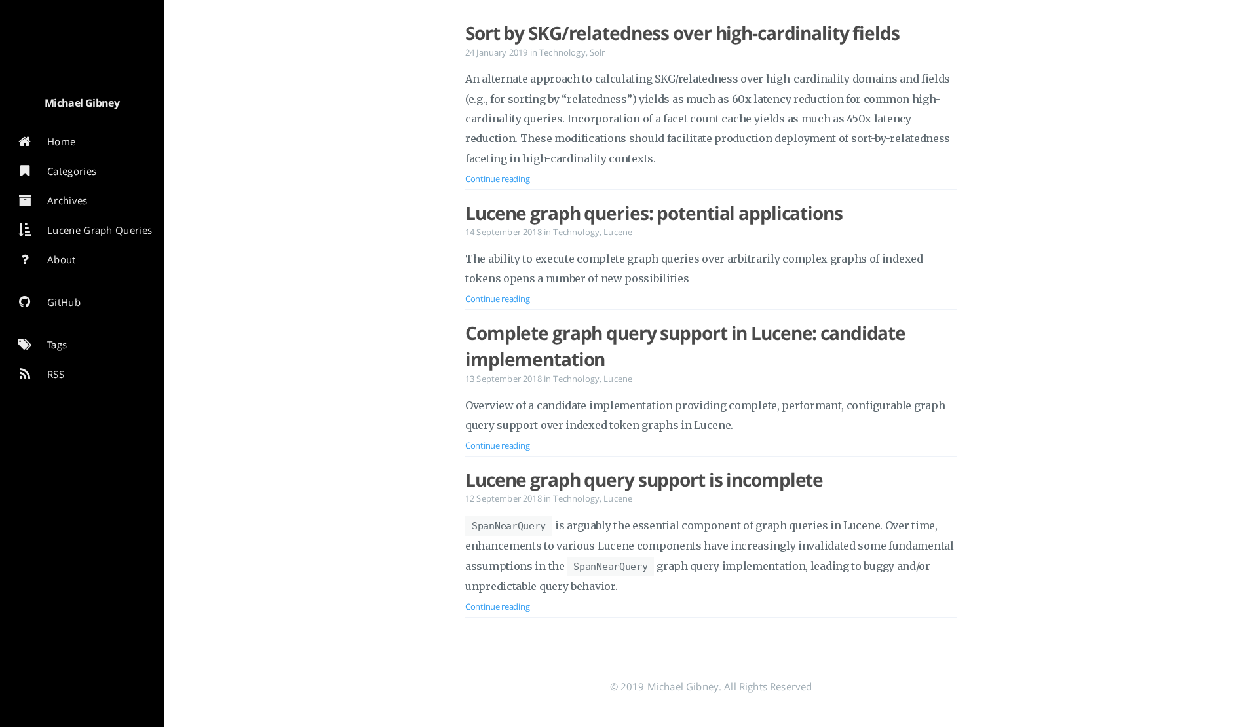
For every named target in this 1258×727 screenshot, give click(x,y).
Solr (597, 52)
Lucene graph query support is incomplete (644, 479)
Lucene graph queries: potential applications (654, 212)
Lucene (617, 232)
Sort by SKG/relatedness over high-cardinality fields (682, 32)
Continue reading (497, 179)
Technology (562, 52)
